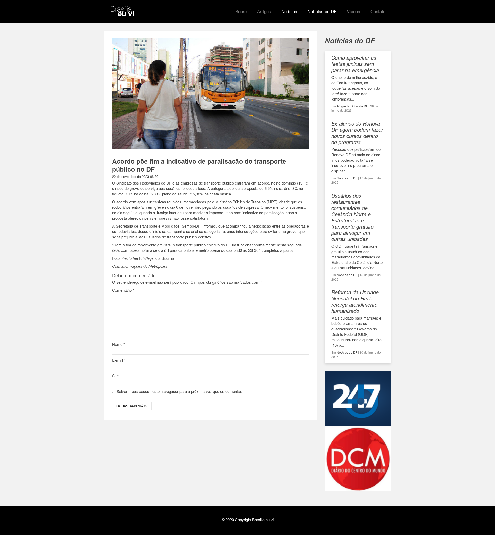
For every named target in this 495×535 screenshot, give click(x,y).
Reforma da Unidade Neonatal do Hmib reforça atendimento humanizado (355, 301)
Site (115, 375)
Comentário (123, 290)
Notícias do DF (357, 106)
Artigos (341, 106)
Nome (118, 344)
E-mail (119, 360)
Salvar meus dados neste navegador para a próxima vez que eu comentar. (179, 391)
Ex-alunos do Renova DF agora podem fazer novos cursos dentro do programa (357, 133)
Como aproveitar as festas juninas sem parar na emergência (355, 64)
